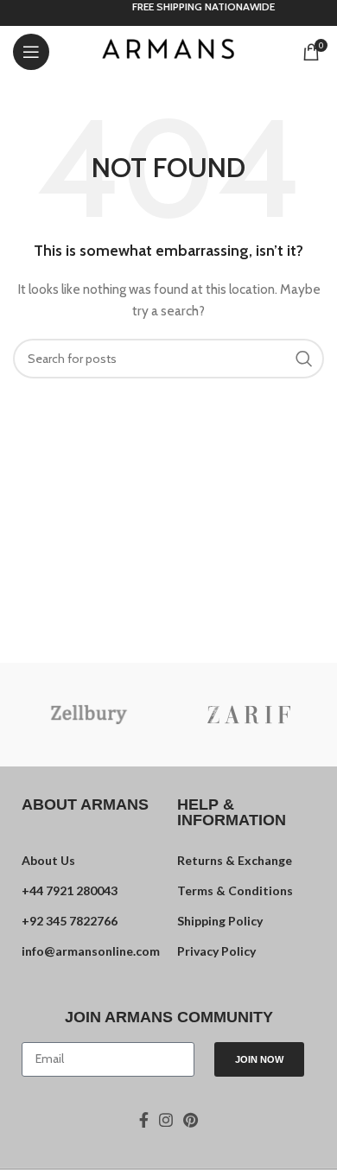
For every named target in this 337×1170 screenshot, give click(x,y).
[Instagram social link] (166, 1120)
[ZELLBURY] (88, 714)
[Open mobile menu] (31, 52)
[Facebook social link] (144, 1120)
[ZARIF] (248, 714)
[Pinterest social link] (190, 1120)
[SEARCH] (304, 358)
